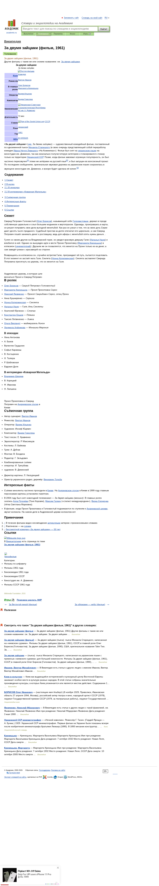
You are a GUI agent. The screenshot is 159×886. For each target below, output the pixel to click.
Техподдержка (44, 770)
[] (28, 160)
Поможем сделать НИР (29, 600)
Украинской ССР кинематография (22, 720)
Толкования (43, 34)
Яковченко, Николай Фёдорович (22, 707)
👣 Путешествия (13, 773)
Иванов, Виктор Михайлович (20, 667)
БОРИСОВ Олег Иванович (18, 692)
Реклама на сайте (58, 770)
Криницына (10, 735)
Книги (72, 34)
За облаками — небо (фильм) (90, 604)
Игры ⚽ (87, 34)
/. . (26, 110)
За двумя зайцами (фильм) (19, 640)
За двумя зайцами (14, 655)
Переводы (58, 34)
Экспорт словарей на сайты (15, 777)
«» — (33, 529)
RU (106, 18)
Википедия (28, 34)
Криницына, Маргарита (17, 748)
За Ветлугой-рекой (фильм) (23, 604)
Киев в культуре (13, 676)
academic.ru (11, 33)
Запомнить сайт (71, 18)
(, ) (22, 544)
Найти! (103, 29)
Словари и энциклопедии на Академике (47, 23)
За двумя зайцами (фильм (18, 631)
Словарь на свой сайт (92, 18)
